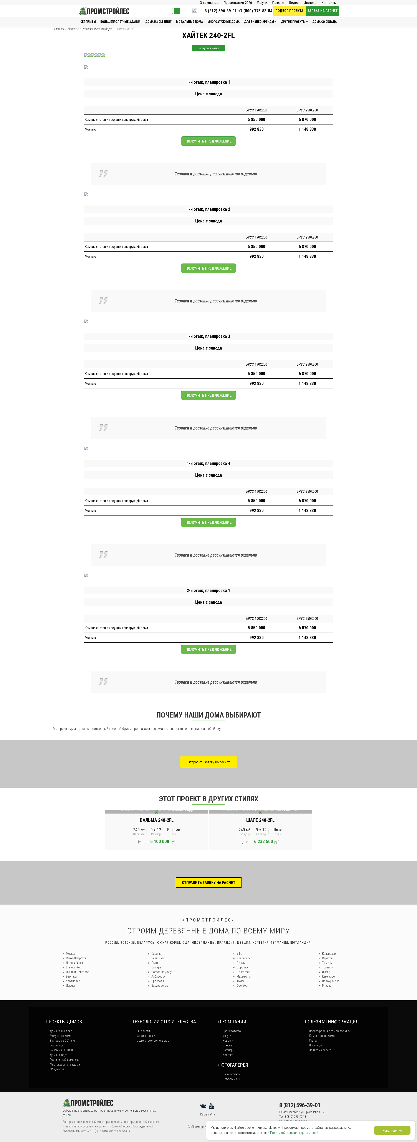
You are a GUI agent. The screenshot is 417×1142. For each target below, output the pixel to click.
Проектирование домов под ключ (330, 1031)
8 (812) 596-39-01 (221, 10)
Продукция (316, 1045)
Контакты (329, 2)
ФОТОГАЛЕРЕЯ (233, 1065)
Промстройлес (89, 9)
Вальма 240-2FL (157, 820)
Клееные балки (145, 1036)
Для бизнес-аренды (259, 21)
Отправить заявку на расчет (208, 762)
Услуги (262, 2)
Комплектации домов (322, 1036)
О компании (209, 2)
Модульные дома (189, 21)
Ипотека (310, 2)
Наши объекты (231, 1074)
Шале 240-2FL (260, 820)
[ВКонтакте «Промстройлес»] (204, 1106)
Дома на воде (58, 1055)
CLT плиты (88, 21)
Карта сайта (207, 1114)
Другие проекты (293, 21)
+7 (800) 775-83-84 (255, 10)
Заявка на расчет (322, 11)
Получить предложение (208, 141)
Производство (232, 1031)
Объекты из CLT (232, 1079)
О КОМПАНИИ (232, 1021)
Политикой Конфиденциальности (294, 1133)
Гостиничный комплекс (64, 1059)
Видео (294, 2)
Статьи (313, 1040)
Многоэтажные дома (223, 21)
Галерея (278, 2)
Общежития (57, 1069)
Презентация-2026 (237, 2)
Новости (228, 1040)
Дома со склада (324, 21)
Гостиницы (56, 1045)
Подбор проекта (289, 11)
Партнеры (229, 1050)
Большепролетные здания (120, 21)
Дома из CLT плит (158, 21)
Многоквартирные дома (65, 1064)
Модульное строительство (152, 1040)
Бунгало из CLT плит (62, 1040)
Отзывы (228, 1045)
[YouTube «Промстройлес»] (212, 1106)
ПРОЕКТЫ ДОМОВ (64, 1021)
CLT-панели (143, 1031)
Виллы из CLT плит (61, 1050)
